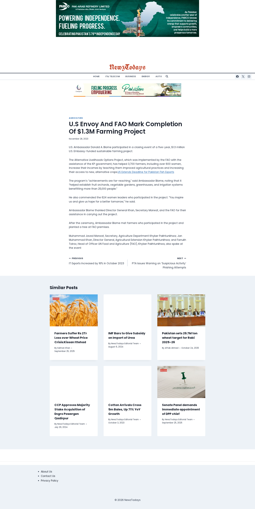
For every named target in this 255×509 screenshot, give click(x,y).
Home (96, 76)
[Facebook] (237, 76)
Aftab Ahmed (171, 348)
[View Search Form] (167, 76)
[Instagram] (248, 76)
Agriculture (76, 118)
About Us (46, 471)
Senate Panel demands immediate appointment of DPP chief (181, 409)
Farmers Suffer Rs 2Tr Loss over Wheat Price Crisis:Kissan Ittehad (71, 337)
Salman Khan (63, 348)
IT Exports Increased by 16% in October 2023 (96, 261)
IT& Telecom (112, 76)
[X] (243, 76)
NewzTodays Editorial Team (125, 343)
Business (130, 76)
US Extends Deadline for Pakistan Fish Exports (146, 172)
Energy (146, 76)
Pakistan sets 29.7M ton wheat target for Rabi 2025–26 (179, 337)
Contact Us (48, 476)
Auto (159, 76)
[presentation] (74, 310)
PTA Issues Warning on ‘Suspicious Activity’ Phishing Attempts (159, 263)
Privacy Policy (49, 480)
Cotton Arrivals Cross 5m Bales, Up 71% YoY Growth (124, 409)
